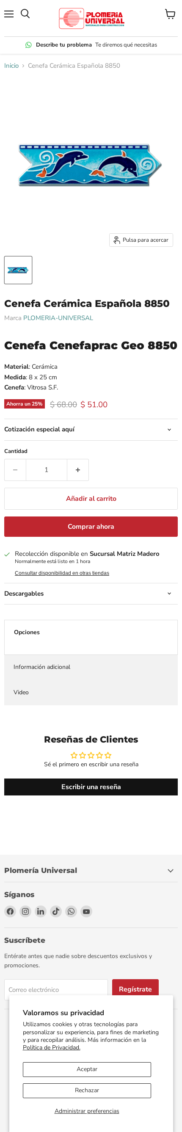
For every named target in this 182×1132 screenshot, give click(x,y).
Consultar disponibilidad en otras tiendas (62, 573)
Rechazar (87, 1090)
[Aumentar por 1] (78, 470)
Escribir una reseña (91, 787)
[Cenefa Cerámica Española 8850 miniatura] (18, 270)
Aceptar (87, 1069)
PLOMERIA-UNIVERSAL (58, 318)
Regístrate (135, 989)
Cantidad (16, 451)
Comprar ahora (91, 526)
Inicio (11, 65)
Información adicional (42, 667)
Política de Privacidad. (51, 1048)
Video (21, 692)
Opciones (27, 632)
